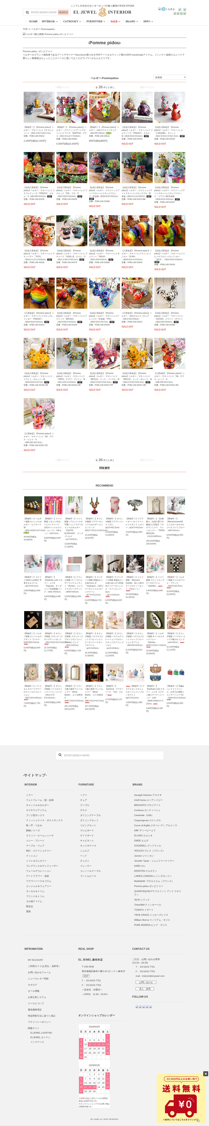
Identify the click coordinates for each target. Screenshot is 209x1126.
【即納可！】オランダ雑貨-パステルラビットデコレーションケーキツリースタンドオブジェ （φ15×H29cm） (94, 640)
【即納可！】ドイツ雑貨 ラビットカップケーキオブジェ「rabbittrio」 (155, 581)
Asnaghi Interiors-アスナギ (148, 795)
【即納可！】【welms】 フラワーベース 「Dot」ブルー (114, 690)
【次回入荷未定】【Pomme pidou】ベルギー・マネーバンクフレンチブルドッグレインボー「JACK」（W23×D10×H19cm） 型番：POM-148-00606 (169, 258)
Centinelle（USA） (144, 815)
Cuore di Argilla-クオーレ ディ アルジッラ (155, 825)
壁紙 (28, 911)
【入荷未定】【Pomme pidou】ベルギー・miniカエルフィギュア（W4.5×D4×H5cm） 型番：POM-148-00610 (137, 317)
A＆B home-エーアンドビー (148, 800)
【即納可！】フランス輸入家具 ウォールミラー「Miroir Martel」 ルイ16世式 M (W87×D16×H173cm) (94, 693)
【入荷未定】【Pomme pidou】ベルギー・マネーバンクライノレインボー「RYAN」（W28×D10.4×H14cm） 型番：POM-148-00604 (137, 257)
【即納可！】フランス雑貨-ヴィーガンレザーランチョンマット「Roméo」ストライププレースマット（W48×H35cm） (73, 584)
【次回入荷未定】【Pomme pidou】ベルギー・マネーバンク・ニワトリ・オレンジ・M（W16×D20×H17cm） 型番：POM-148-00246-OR (39, 379)
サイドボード (87, 835)
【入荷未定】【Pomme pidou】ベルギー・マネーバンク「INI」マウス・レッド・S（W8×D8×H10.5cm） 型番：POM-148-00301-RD (169, 379)
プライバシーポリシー (39, 1022)
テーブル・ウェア (35, 845)
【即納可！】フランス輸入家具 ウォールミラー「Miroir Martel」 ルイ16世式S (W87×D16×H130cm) (73, 693)
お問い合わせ (146, 982)
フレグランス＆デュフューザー (42, 866)
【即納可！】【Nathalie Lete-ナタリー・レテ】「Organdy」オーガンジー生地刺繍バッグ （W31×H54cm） (53, 584)
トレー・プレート (35, 840)
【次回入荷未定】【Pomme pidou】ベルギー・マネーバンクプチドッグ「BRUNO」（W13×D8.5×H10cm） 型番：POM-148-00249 (71, 319)
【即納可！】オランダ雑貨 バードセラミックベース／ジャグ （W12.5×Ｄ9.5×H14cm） (53, 692)
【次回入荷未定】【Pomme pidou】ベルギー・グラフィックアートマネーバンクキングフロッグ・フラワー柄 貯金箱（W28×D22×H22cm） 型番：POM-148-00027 (169, 194)
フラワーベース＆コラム (38, 881)
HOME (33, 21)
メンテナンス (37, 1042)
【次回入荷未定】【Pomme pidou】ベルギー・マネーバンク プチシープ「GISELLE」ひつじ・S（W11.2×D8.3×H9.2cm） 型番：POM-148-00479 (71, 257)
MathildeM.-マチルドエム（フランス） (154, 881)
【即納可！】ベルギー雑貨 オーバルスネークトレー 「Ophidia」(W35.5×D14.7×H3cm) (155, 639)
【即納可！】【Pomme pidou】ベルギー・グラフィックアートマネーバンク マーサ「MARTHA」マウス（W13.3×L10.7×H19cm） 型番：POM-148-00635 (71, 133)
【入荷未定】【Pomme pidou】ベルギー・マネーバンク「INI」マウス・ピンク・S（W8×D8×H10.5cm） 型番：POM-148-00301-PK (39, 439)
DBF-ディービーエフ (145, 830)
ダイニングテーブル (90, 815)
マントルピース (88, 876)
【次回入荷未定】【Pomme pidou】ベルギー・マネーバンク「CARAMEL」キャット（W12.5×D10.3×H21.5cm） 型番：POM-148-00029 (168, 133)
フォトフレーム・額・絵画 (40, 800)
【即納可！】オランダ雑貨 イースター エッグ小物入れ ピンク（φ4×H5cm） (176, 637)
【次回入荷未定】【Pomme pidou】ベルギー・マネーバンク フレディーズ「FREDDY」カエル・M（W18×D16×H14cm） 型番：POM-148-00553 (137, 133)
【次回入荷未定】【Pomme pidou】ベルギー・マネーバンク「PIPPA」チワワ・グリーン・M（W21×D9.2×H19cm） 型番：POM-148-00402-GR (70, 379)
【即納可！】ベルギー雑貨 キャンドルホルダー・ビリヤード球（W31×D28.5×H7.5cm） (33, 525)
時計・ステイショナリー (38, 850)
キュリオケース (88, 845)
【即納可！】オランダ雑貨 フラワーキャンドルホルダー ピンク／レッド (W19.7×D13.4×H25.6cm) (94, 525)
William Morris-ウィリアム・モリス (152, 920)
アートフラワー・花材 (37, 876)
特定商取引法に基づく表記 (41, 1015)
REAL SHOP (86, 949)
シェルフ (84, 850)
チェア (83, 800)
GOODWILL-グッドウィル (147, 845)
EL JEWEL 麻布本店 (90, 959)
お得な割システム (37, 997)
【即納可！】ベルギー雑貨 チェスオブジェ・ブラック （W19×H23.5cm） (176, 581)
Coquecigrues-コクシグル (147, 820)
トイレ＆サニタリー (36, 860)
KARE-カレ (140, 866)
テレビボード (87, 830)
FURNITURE (94, 21)
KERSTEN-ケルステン (145, 871)
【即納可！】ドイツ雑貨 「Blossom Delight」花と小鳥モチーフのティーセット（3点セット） (135, 583)
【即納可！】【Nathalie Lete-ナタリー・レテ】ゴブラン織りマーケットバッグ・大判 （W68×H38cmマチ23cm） (155, 695)
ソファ (83, 795)
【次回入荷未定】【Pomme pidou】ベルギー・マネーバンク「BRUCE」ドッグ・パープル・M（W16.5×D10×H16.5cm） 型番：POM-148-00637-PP (104, 379)
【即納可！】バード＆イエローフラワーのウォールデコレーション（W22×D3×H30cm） (33, 692)
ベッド (83, 855)
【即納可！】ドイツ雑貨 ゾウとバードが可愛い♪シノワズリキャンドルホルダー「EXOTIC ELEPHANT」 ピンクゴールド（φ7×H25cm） (73, 529)
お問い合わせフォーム (39, 972)
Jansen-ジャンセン (144, 855)
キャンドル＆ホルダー (37, 805)
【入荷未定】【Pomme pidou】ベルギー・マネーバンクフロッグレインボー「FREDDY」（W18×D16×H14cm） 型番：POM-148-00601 (39, 319)
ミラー (29, 795)
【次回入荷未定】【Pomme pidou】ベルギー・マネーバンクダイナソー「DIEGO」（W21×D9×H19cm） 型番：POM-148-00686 (104, 257)
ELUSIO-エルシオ (143, 835)
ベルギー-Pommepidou (43, 29)
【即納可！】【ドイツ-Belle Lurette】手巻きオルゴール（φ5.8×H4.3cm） (32, 581)
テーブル (84, 805)
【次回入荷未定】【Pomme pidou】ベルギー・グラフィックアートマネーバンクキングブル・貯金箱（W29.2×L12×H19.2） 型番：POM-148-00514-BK (137, 193)
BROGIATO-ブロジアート (147, 805)
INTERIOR (48, 21)
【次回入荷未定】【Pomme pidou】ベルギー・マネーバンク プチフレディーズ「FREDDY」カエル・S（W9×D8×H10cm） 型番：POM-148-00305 (39, 193)
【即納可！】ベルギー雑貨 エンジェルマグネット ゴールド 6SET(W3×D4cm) (33, 637)
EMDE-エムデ (141, 840)
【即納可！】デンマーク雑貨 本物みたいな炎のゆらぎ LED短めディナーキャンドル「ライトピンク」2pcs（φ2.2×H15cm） (114, 586)
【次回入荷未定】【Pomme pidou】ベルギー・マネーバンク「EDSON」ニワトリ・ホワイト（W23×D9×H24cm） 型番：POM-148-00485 (168, 319)
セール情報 (33, 991)
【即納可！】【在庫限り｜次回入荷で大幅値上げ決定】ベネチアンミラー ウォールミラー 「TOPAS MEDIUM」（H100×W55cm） (155, 527)
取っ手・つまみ (34, 825)
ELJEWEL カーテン (40, 1037)
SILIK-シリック (142, 899)
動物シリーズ (33, 830)
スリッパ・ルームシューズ (40, 835)
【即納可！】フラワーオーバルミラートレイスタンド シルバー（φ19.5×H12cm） (135, 523)
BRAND (130, 21)
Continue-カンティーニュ (147, 810)
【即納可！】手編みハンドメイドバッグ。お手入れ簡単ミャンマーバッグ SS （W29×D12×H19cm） (176, 692)
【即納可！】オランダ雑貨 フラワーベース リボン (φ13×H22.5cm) (114, 523)
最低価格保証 (35, 1009)
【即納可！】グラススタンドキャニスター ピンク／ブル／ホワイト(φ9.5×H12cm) (135, 692)
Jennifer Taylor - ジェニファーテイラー (154, 860)
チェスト (84, 860)
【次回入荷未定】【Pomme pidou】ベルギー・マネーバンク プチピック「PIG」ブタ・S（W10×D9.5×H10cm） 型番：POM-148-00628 (71, 193)
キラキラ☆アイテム (36, 810)
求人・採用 (145, 989)
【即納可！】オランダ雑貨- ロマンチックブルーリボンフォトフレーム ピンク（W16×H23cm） (73, 639)
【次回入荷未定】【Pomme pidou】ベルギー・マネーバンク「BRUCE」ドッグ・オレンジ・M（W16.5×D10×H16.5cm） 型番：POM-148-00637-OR (137, 379)
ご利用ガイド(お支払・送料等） (44, 966)
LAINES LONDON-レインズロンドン (153, 876)
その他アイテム (34, 901)
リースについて (36, 1003)
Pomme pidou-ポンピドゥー (148, 886)
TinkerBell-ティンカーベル (147, 904)
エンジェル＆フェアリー (38, 886)
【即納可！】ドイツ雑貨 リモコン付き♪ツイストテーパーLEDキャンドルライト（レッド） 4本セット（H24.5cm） (53, 526)
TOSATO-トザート (143, 909)
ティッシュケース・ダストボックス (44, 820)
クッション (32, 855)
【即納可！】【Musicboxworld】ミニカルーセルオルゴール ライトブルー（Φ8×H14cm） (176, 525)
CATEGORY (70, 21)
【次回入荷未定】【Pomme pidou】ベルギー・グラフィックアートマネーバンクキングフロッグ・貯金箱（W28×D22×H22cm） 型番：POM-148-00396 (104, 194)
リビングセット (88, 825)
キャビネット (87, 840)
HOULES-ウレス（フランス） (149, 850)
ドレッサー (86, 866)
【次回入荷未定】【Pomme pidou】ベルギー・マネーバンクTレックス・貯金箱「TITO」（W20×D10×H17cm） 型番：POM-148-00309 (104, 319)
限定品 (29, 906)
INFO (147, 21)
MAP (86, 976)
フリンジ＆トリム (35, 896)
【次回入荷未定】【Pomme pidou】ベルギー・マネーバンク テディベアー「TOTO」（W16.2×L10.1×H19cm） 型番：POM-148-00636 (39, 257)
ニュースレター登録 (38, 978)
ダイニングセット (89, 820)
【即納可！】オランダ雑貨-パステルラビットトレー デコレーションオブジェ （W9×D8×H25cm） (135, 639)
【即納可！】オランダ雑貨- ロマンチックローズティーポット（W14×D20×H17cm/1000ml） (53, 637)
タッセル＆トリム (35, 891)
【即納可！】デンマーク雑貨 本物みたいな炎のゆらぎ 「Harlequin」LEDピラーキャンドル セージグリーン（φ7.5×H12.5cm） (94, 586)
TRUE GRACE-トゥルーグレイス (151, 915)
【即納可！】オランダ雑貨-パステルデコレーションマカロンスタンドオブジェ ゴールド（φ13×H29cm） (114, 640)
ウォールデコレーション (38, 871)
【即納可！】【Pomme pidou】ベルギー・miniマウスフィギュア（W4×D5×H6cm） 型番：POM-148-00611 (104, 131)
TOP (25, 29)
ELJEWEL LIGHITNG (41, 1032)
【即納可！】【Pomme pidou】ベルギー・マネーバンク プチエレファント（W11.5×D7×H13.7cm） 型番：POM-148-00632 (39, 131)
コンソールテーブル (90, 871)
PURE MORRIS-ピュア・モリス (150, 925)
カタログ (32, 984)
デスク (83, 810)
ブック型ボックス (35, 815)
